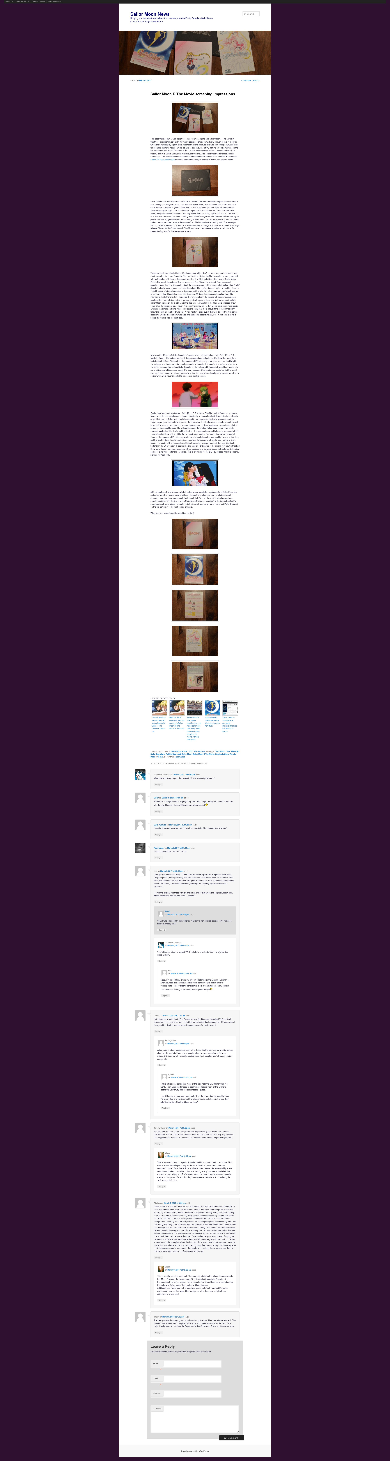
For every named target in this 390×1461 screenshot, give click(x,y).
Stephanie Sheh (222, 754)
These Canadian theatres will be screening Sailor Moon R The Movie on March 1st (159, 724)
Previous (246, 80)
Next (256, 80)
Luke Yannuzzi (160, 824)
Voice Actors (199, 751)
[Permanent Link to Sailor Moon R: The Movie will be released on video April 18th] (212, 714)
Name (157, 1364)
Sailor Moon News (54, 2)
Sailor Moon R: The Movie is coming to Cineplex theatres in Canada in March (229, 724)
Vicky (156, 797)
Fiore (228, 751)
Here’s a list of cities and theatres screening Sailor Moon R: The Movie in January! (176, 723)
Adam (160, 756)
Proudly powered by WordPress (195, 1451)
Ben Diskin (220, 751)
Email (157, 1379)
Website (156, 1393)
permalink (180, 756)
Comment (157, 1408)
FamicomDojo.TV (22, 2)
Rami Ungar (159, 848)
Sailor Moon (187, 754)
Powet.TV (9, 2)
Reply (158, 784)
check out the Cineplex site (163, 159)
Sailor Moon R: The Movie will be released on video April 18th (212, 721)
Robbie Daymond (173, 754)
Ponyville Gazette (38, 2)
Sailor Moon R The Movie (203, 754)
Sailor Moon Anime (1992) (182, 751)
